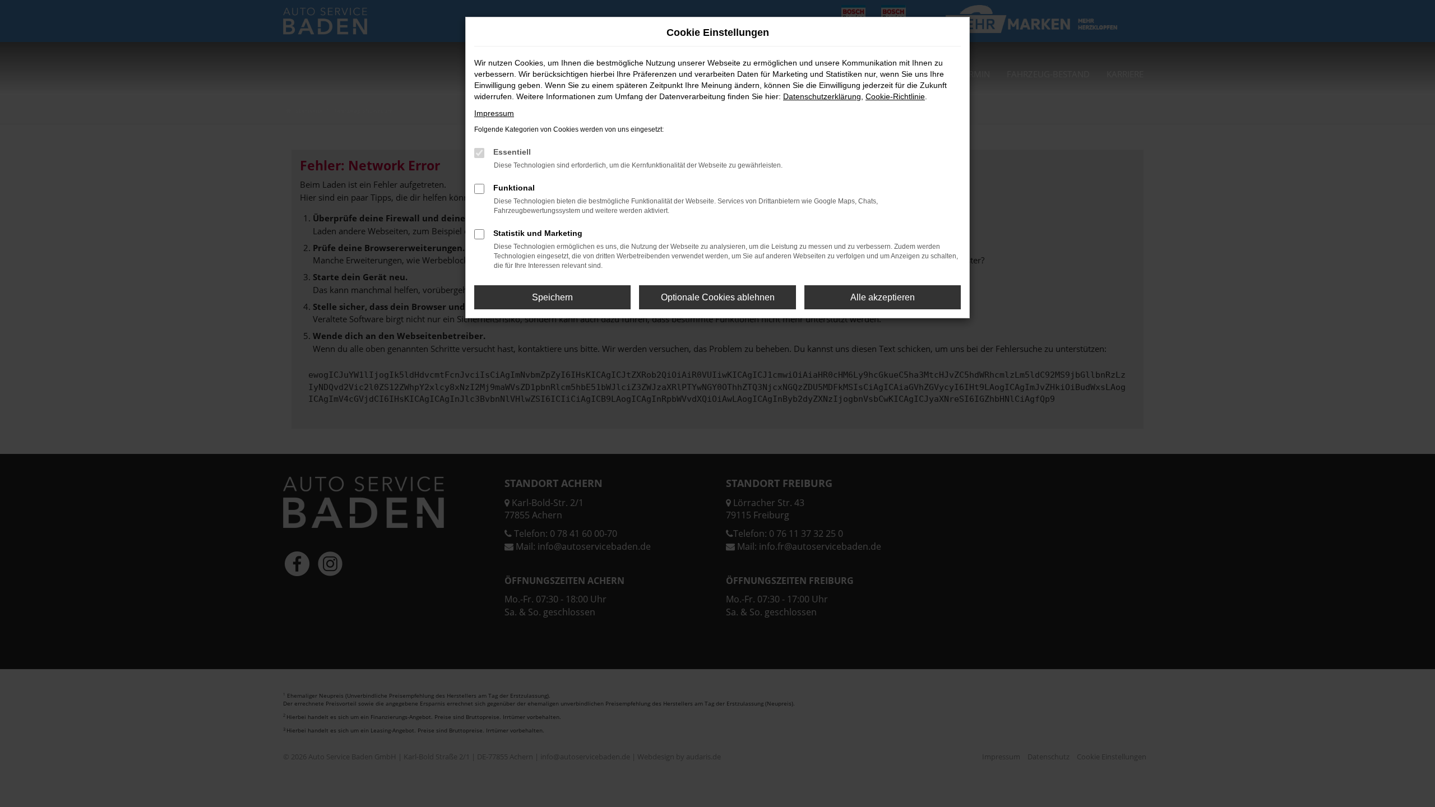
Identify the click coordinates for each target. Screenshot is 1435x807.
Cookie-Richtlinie (895, 96)
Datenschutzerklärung (822, 96)
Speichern (552, 297)
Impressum (494, 113)
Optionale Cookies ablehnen (718, 297)
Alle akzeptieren (882, 297)
